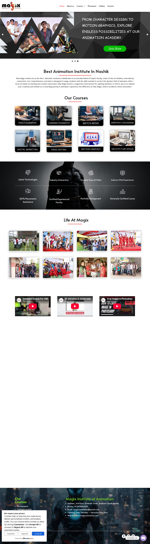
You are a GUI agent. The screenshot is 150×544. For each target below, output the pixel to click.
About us (70, 6)
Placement (92, 6)
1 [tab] (72, 61)
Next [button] (147, 34)
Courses (80, 6)
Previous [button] (3, 34)
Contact (110, 6)
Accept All (38, 534)
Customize (11, 534)
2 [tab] (75, 61)
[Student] (24, 241)
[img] (126, 241)
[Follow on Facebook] (124, 536)
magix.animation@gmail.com (86, 509)
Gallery (102, 6)
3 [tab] (77, 61)
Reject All (25, 534)
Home (62, 6)
